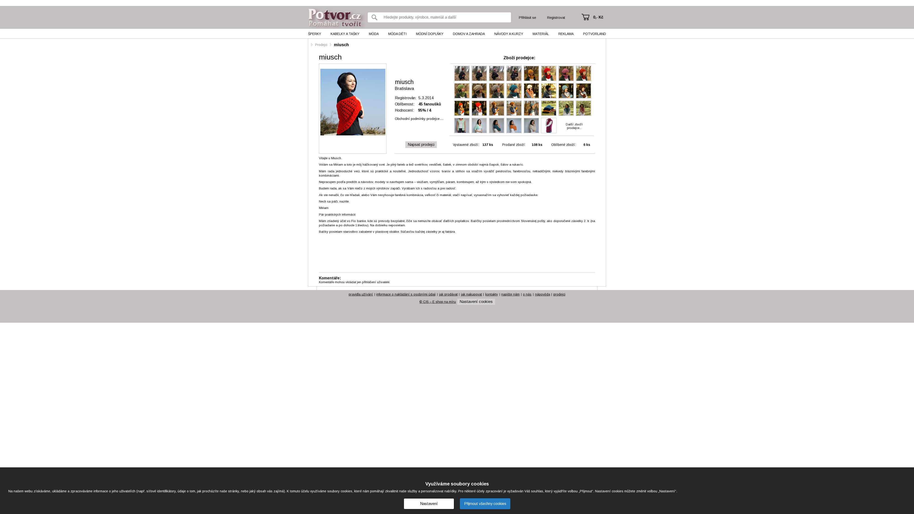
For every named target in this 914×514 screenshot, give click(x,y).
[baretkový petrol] (514, 91)
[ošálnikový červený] (479, 108)
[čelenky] (548, 108)
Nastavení (429, 504)
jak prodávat (448, 294)
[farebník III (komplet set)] (479, 73)
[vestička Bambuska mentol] (462, 125)
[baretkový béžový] (479, 91)
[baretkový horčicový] (531, 73)
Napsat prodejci (421, 145)
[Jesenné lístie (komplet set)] (496, 108)
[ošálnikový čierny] (548, 91)
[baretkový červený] (548, 73)
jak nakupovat (471, 294)
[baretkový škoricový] (583, 73)
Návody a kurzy (508, 34)
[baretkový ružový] (566, 73)
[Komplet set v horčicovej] (514, 108)
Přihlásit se (527, 17)
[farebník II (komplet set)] (496, 73)
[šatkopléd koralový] (583, 108)
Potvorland (594, 34)
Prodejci (321, 45)
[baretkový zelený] (462, 91)
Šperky (314, 34)
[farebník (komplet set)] (514, 73)
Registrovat (556, 17)
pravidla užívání (361, 294)
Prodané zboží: (514, 145)
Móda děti (397, 34)
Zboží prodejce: (519, 57)
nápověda (542, 294)
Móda (374, 34)
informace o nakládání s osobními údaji (406, 294)
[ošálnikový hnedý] (583, 91)
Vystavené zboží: (466, 145)
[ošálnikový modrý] (566, 91)
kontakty (491, 294)
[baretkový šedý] (496, 91)
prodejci (559, 294)
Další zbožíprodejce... (574, 126)
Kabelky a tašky (345, 34)
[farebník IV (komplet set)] (462, 73)
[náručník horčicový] (514, 125)
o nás (527, 294)
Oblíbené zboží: (563, 145)
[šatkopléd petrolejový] (566, 108)
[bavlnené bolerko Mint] (479, 125)
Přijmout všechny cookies (485, 504)
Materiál (541, 34)
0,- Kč (598, 17)
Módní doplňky (429, 34)
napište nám (510, 294)
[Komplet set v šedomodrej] (531, 108)
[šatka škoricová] (531, 91)
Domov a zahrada (469, 34)
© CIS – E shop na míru (437, 302)
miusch (341, 44)
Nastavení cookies (476, 301)
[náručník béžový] (531, 125)
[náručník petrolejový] (496, 125)
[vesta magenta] (548, 125)
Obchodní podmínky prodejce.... (419, 119)
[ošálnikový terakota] (462, 108)
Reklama (566, 34)
